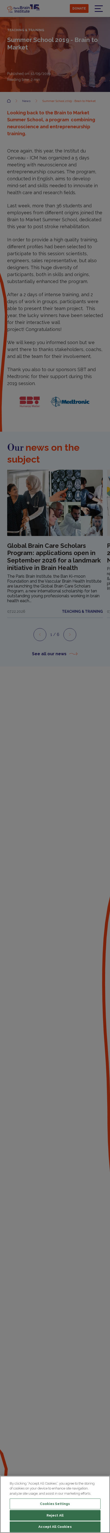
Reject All (55, 1515)
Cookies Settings (55, 1504)
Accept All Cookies (54, 1527)
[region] (55, 1504)
